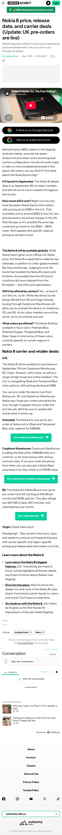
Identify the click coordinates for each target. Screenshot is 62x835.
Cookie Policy (31, 790)
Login (56, 3)
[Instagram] (17, 798)
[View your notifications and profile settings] (57, 672)
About (31, 749)
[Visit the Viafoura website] (53, 732)
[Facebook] (3, 798)
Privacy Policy (31, 782)
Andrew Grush (12, 56)
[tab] (10, 672)
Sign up (55, 649)
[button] (31, 3)
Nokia (4, 624)
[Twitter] (44, 798)
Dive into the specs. (17, 585)
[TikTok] (58, 798)
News (5, 621)
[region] (31, 691)
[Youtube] (31, 798)
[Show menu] (3, 3)
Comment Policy (25, 643)
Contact (31, 757)
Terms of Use (31, 773)
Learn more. (53, 15)
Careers (31, 765)
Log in (47, 649)
